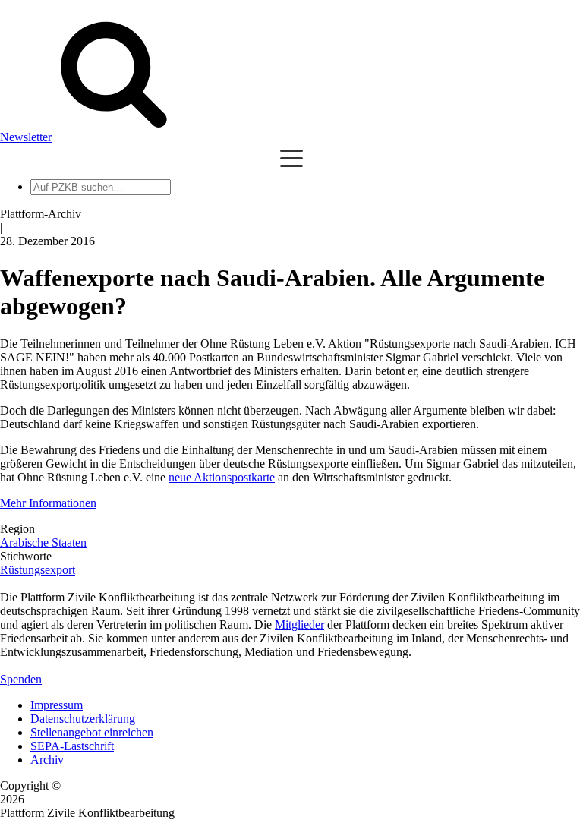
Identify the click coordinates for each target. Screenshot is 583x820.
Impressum (56, 705)
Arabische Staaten (43, 542)
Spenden (21, 679)
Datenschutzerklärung (82, 718)
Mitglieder (299, 624)
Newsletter (26, 137)
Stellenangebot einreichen (91, 732)
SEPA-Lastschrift (72, 746)
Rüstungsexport (37, 569)
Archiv (47, 759)
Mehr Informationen (48, 503)
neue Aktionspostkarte (222, 477)
